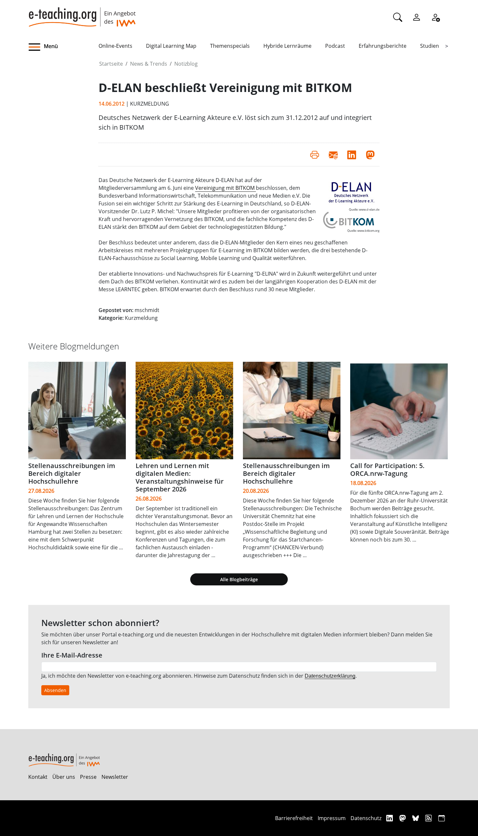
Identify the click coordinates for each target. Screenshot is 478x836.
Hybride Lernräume (287, 45)
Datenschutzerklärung (330, 676)
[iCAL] (441, 818)
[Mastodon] (403, 818)
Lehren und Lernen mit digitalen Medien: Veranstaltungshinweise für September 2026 (180, 477)
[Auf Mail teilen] (333, 154)
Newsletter (114, 776)
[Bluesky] (416, 818)
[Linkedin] (390, 818)
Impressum (332, 818)
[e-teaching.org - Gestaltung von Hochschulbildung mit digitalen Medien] (82, 13)
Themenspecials (230, 45)
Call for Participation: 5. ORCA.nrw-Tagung (387, 469)
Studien (429, 45)
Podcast (335, 45)
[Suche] (397, 16)
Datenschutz (366, 818)
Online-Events (115, 45)
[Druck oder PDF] (314, 154)
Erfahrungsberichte (382, 45)
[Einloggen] (416, 16)
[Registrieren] (435, 16)
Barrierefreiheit (294, 818)
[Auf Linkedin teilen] (351, 154)
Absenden (55, 690)
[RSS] (429, 818)
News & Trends (148, 63)
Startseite (111, 63)
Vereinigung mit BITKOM (225, 187)
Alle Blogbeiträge (239, 579)
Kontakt (37, 776)
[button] (63, 47)
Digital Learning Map (171, 45)
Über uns (63, 776)
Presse (88, 776)
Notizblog (186, 63)
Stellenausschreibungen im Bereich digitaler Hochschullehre (71, 473)
